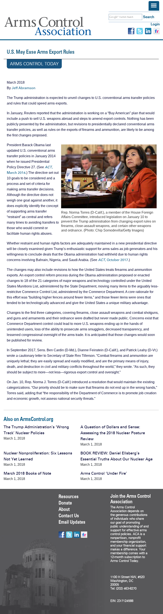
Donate (65, 503)
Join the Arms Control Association (130, 498)
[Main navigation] (154, 6)
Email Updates (72, 522)
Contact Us (69, 515)
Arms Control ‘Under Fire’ (103, 473)
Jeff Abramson (23, 88)
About (64, 509)
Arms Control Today (34, 63)
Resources (69, 496)
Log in (155, 24)
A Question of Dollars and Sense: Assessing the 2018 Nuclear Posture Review (112, 433)
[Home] (54, 26)
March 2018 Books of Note (27, 473)
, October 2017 (113, 260)
